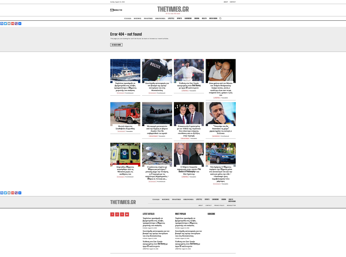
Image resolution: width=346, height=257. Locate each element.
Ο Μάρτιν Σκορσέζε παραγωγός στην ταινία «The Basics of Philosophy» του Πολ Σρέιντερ (189, 170)
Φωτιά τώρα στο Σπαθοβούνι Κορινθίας (125, 127)
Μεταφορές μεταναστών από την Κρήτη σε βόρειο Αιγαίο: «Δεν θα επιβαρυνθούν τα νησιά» (157, 129)
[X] (122, 214)
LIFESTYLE (185, 90)
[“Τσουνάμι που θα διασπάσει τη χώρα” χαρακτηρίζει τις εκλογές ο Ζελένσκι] (221, 114)
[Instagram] (117, 214)
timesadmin (192, 90)
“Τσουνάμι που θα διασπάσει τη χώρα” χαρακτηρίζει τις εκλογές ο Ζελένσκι (221, 129)
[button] (220, 18)
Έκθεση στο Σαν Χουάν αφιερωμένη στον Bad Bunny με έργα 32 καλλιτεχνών (189, 85)
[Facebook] (112, 214)
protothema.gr (129, 93)
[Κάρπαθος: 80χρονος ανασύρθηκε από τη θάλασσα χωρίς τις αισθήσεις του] (125, 155)
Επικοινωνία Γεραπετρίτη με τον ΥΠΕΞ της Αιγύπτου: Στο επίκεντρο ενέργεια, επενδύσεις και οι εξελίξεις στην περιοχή (189, 131)
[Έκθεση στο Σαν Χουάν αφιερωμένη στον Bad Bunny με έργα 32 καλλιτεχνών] (189, 71)
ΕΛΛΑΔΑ (121, 93)
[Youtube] (127, 214)
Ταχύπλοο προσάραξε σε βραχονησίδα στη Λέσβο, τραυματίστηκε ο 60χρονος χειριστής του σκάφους (125, 86)
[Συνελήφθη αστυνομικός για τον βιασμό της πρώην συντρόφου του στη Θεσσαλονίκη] (157, 71)
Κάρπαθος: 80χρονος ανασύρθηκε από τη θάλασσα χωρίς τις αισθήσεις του (125, 170)
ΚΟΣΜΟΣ (216, 136)
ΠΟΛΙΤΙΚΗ (153, 136)
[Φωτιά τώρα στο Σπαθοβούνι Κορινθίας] (125, 114)
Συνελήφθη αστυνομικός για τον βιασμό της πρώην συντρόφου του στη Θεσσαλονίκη (157, 86)
